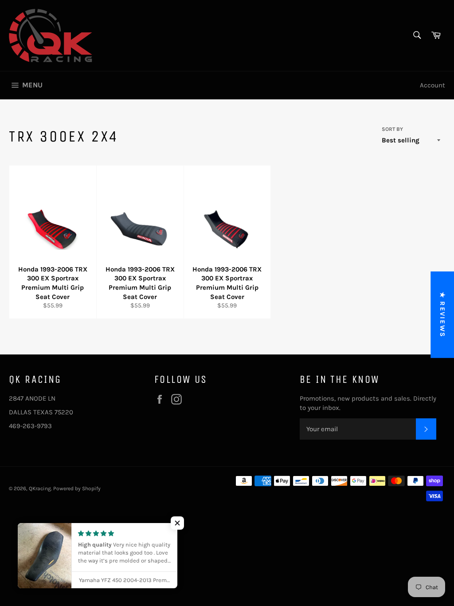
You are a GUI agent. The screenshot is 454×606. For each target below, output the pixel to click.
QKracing (40, 488)
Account (432, 85)
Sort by (392, 129)
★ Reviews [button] (442, 315)
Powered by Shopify (77, 488)
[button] (177, 523)
